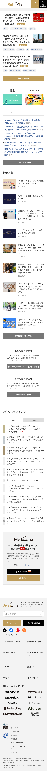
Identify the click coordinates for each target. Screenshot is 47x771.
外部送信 (14, 752)
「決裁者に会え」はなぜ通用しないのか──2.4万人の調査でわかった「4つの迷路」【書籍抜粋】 (16, 19)
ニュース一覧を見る (23, 162)
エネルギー (20, 50)
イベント (31, 677)
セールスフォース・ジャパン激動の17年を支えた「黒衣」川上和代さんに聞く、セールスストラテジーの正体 (31, 268)
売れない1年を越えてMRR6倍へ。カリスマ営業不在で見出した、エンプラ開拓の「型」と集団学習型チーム (31, 214)
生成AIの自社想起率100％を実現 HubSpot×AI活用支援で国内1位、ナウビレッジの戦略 (30, 306)
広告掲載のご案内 (12, 641)
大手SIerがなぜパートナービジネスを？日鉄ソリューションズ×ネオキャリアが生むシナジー (25, 521)
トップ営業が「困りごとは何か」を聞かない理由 (30, 231)
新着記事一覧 (23, 78)
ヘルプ (13, 724)
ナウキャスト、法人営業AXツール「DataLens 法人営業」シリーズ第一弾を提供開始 (24, 128)
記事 (29, 666)
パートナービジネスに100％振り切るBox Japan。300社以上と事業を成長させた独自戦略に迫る (31, 287)
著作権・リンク (16, 728)
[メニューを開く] (4, 4)
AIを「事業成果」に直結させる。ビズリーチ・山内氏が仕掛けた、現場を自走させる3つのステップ (25, 510)
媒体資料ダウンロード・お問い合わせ (23, 366)
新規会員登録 (24, 571)
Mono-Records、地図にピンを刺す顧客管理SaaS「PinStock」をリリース (22, 143)
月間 (34, 420)
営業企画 (32, 29)
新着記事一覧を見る (23, 336)
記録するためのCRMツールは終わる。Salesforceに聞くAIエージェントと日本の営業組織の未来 (31, 249)
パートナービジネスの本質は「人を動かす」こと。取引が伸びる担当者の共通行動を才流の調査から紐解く (25, 499)
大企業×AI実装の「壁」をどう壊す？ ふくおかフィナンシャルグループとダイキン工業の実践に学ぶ (16, 40)
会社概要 (14, 739)
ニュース (7, 666)
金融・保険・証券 (36, 50)
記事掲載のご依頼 (23, 394)
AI (27, 50)
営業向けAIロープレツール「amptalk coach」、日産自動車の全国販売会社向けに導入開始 (23, 136)
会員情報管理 (15, 731)
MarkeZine (8, 652)
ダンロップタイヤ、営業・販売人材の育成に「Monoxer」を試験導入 (22, 121)
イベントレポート (9, 50)
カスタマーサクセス (29, 70)
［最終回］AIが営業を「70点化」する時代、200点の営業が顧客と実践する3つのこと (30, 322)
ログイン (25, 578)
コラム (6, 29)
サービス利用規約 (17, 742)
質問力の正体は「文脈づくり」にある (31, 197)
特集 (5, 677)
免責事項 (14, 735)
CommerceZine (35, 652)
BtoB (5, 70)
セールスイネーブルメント (18, 29)
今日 (13, 420)
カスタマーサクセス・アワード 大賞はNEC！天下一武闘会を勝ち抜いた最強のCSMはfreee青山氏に (16, 61)
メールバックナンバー (25, 565)
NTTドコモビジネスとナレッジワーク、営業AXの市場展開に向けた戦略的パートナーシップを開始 (23, 152)
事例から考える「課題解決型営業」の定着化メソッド (31, 182)
